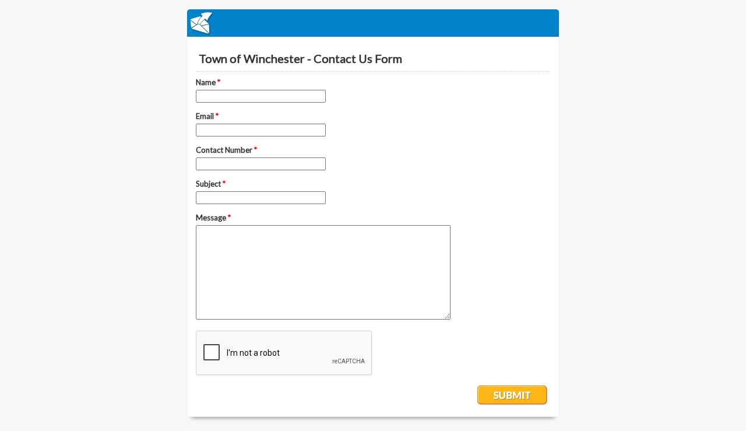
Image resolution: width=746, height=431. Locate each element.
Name (208, 82)
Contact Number (226, 150)
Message (213, 217)
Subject (211, 183)
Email (207, 116)
